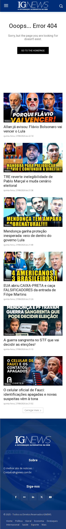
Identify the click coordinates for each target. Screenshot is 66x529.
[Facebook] (15, 497)
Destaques (9, 334)
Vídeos (8, 121)
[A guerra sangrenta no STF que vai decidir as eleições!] (33, 321)
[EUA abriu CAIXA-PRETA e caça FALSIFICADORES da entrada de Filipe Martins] (33, 266)
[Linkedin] (33, 497)
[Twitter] (41, 497)
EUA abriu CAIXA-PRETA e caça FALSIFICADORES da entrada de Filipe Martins (30, 290)
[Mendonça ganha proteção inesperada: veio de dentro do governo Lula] (33, 212)
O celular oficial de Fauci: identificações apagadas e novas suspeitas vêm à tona (30, 394)
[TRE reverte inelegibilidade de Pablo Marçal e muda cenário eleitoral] (33, 158)
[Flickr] (24, 497)
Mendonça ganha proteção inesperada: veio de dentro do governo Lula (27, 235)
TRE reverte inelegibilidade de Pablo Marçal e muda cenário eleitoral (28, 181)
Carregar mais (32, 410)
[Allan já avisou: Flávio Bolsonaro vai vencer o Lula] (33, 107)
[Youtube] (50, 497)
